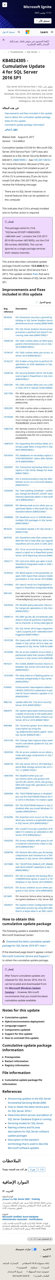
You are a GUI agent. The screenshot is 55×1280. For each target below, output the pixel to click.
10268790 (8, 852)
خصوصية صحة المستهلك (38, 1271)
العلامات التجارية (42, 1275)
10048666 (8, 517)
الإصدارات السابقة (10, 1263)
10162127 (8, 361)
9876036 (8, 317)
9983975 (8, 710)
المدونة (46, 1267)
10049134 (8, 763)
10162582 (8, 817)
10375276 (8, 887)
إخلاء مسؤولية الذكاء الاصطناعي (35, 1263)
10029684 (8, 478)
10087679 (8, 443)
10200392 (8, 490)
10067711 (8, 628)
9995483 (8, 725)
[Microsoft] (27, 32)
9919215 (8, 663)
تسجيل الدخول (8, 32)
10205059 (8, 828)
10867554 (8, 428)
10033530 (8, 752)
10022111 (8, 561)
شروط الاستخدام (15, 1271)
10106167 (8, 352)
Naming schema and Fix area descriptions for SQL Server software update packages (28, 1131)
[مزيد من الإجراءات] (50, 52)
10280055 (8, 505)
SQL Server (32, 52)
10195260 (8, 416)
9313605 (8, 896)
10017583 (8, 393)
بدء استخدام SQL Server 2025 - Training (21, 1199)
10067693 (8, 775)
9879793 (8, 537)
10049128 (8, 340)
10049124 (8, 329)
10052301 (8, 408)
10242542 (8, 840)
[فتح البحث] (19, 32)
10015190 (8, 740)
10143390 (8, 652)
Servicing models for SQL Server (26, 1123)
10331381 (8, 384)
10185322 (8, 572)
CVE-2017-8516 (41, 160)
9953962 (8, 549)
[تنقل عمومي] (52, 32)
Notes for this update (15, 121)
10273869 (8, 864)
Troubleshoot (16, 52)
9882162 (8, 702)
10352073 (8, 875)
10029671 (8, 904)
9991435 (8, 593)
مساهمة (34, 1267)
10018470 (8, 455)
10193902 (8, 584)
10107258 (8, 640)
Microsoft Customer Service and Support (25, 956)
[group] (27, 610)
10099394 (8, 793)
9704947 (8, 687)
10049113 (8, 616)
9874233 (8, 529)
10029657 (8, 467)
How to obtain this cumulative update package (27, 117)
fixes (35, 274)
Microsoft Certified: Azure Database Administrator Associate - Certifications (22, 1218)
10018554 (8, 605)
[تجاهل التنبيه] (4, 4)
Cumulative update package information (24, 124)
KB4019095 (19, 160)
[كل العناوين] (4, 52)
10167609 (8, 675)
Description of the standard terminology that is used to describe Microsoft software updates (28, 1144)
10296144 (8, 373)
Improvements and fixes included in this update (28, 113)
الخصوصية (22, 1267)
